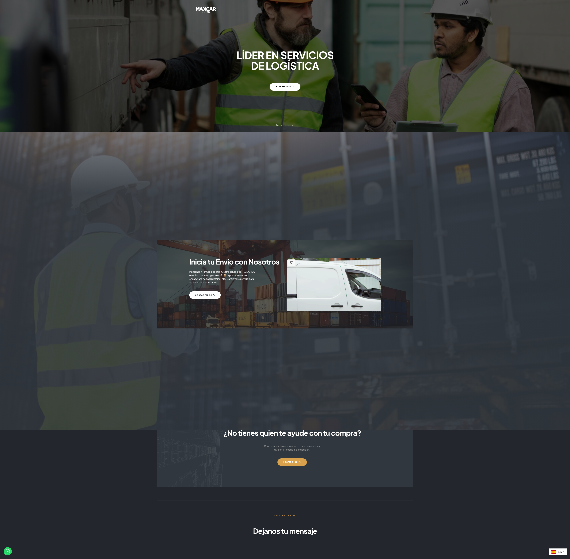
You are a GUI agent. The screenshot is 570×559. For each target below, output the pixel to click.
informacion (283, 83)
